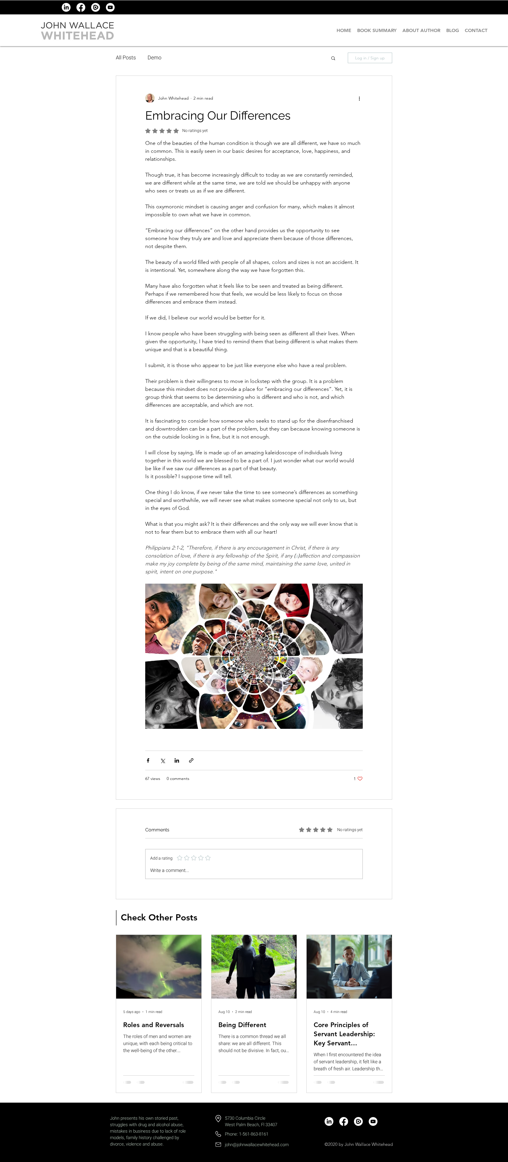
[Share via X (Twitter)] (162, 760)
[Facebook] (80, 7)
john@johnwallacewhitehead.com (257, 1144)
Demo (154, 58)
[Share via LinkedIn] (177, 760)
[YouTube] (110, 7)
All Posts (126, 58)
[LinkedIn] (66, 7)
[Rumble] (95, 7)
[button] (333, 58)
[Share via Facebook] (148, 760)
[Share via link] (191, 760)
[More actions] (359, 98)
